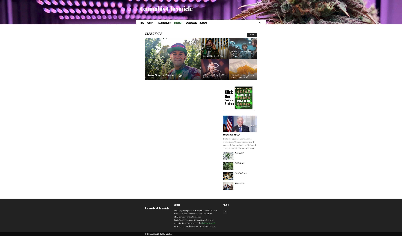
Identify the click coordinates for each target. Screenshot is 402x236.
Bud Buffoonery (240, 163)
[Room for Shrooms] (228, 176)
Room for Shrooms (241, 173)
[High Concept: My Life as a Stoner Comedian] (215, 69)
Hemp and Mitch (231, 135)
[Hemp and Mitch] (240, 124)
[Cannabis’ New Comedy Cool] (215, 48)
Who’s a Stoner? (240, 183)
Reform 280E (239, 153)
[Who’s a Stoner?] (228, 186)
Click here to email (208, 223)
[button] (260, 23)
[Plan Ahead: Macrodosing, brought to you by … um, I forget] (243, 69)
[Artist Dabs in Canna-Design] (173, 62)
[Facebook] (225, 212)
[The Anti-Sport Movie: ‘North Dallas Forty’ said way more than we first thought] (243, 48)
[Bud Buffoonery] (228, 166)
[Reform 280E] (228, 156)
